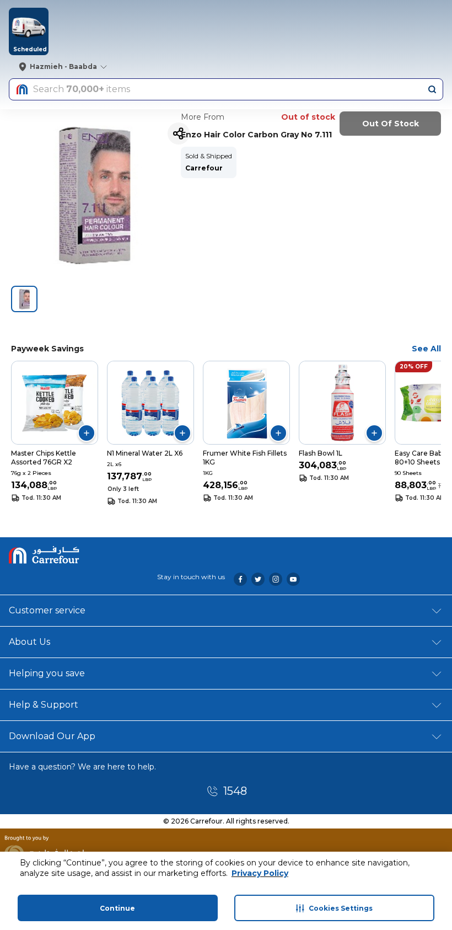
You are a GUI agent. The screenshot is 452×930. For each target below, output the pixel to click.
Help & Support (43, 704)
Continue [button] (117, 908)
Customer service (47, 610)
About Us (29, 642)
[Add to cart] (86, 433)
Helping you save (47, 673)
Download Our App (52, 736)
